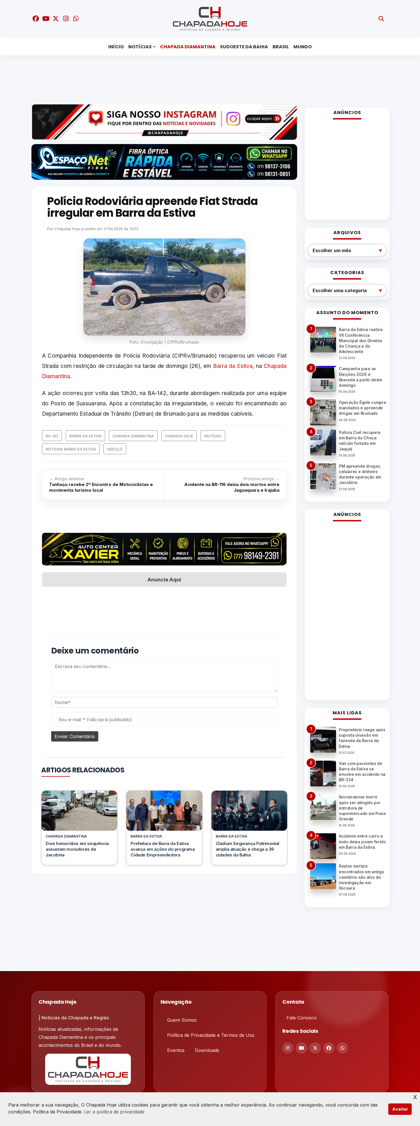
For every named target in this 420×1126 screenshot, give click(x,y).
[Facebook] (328, 1048)
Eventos (176, 1050)
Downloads (207, 1050)
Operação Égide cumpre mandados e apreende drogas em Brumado (362, 408)
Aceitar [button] (400, 1109)
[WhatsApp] (342, 1048)
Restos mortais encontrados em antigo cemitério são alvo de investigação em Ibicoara (361, 877)
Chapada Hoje (67, 228)
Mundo (302, 46)
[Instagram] (287, 1048)
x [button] (415, 1096)
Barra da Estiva (233, 366)
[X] (315, 1048)
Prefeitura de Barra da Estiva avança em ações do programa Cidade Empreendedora (163, 849)
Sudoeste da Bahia (244, 46)
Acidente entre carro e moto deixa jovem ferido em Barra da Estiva (362, 841)
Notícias (140, 46)
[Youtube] (301, 1048)
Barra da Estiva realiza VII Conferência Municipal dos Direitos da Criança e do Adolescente (361, 340)
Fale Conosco (302, 1018)
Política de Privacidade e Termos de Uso (211, 1035)
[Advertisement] (206, 78)
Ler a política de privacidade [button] (114, 1112)
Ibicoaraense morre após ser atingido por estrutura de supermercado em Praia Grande (362, 807)
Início (116, 46)
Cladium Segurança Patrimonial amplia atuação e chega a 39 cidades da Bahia (247, 849)
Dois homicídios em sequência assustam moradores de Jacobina (77, 849)
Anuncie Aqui (164, 580)
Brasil (281, 46)
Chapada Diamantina (187, 46)
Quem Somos (182, 1020)
